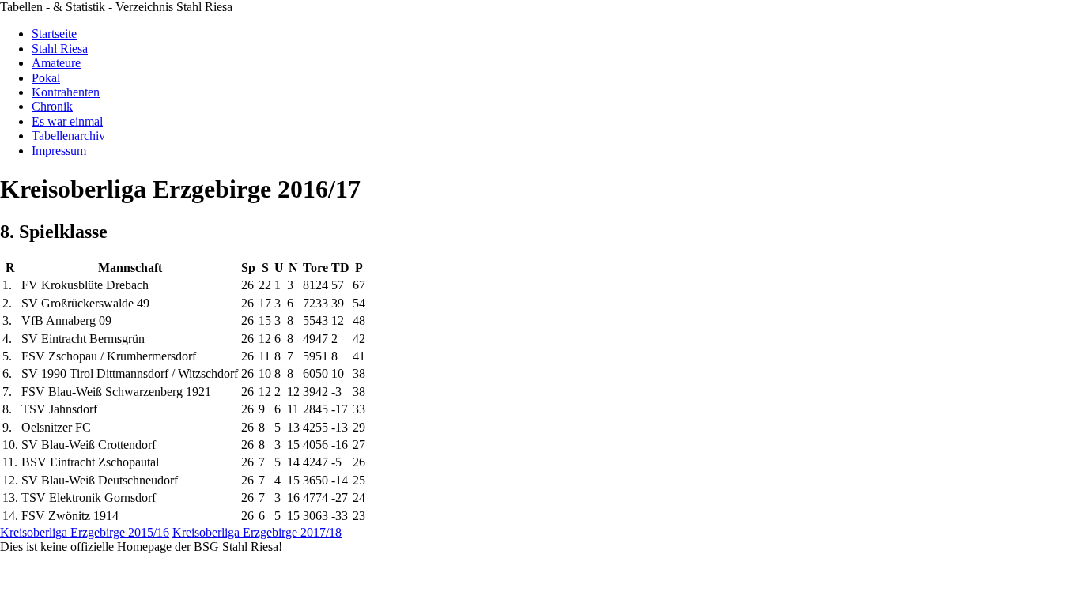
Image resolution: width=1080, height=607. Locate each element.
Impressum (59, 150)
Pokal (46, 78)
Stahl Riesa (60, 48)
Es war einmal (67, 121)
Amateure (56, 63)
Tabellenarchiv (68, 135)
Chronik (52, 106)
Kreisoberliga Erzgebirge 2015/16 (84, 532)
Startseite (54, 33)
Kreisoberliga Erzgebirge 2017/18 (257, 532)
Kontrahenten (66, 92)
